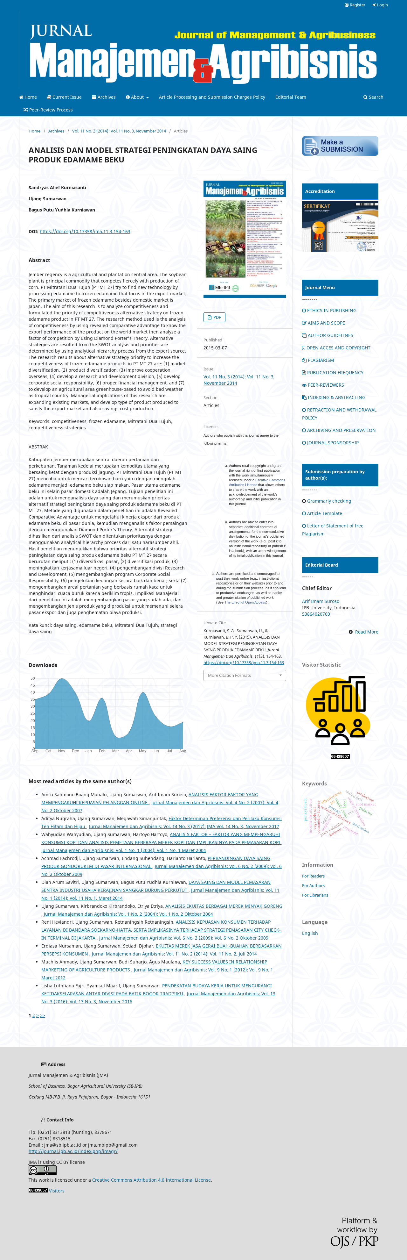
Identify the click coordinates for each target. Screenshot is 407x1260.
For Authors (313, 885)
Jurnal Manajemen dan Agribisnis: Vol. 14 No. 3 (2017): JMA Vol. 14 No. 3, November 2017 (184, 826)
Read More (366, 632)
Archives (106, 97)
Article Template (324, 513)
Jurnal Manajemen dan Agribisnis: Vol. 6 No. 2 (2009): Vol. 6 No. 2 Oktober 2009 (183, 938)
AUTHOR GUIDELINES (330, 335)
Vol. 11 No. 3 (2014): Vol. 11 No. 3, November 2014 (119, 131)
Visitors (57, 1191)
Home (30, 97)
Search (375, 97)
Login (382, 5)
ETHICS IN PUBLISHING (331, 310)
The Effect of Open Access (245, 602)
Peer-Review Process (50, 110)
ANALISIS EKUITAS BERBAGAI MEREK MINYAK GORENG (223, 906)
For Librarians (315, 895)
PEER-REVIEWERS (326, 385)
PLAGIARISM (321, 360)
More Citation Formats (229, 675)
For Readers (313, 876)
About (137, 97)
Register (357, 5)
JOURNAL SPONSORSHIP (333, 443)
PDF (216, 317)
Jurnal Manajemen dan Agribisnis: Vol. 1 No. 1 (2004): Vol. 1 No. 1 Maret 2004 (123, 850)
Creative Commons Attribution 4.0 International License (151, 1180)
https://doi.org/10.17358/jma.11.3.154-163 (85, 231)
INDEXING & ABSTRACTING (336, 397)
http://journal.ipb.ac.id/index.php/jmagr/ (73, 1151)
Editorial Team (290, 97)
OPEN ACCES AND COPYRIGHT (338, 348)
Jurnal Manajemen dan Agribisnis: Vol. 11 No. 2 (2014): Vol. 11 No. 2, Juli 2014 (174, 954)
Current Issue (66, 97)
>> (42, 1015)
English (310, 933)
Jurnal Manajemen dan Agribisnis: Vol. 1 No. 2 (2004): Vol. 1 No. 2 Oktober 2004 (128, 914)
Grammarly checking (329, 501)
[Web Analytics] (340, 757)
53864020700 (316, 614)
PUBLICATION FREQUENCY (335, 372)
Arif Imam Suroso (320, 601)
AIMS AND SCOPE (326, 323)
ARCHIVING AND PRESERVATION (341, 430)
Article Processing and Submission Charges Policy (212, 97)
